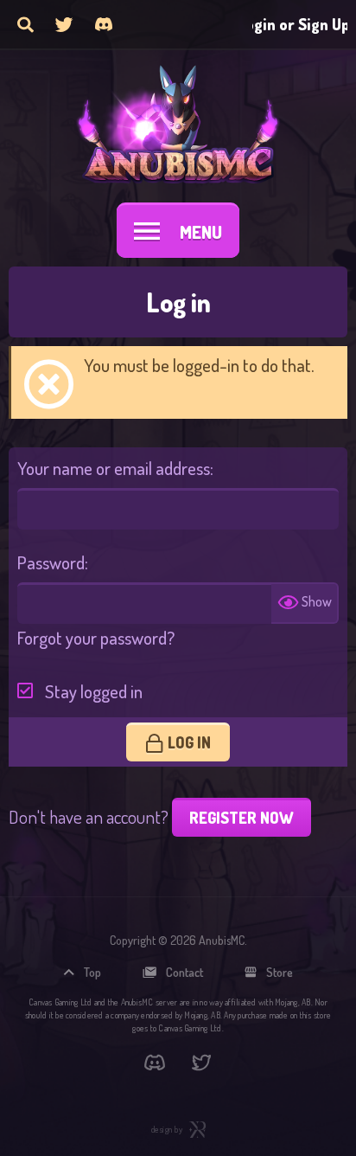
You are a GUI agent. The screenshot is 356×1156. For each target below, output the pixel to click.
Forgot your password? (96, 637)
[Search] (25, 24)
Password (51, 562)
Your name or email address (113, 467)
